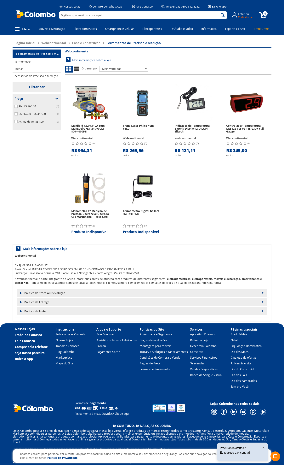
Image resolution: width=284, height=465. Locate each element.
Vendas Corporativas (204, 369)
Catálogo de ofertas (243, 357)
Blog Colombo (65, 352)
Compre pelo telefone (31, 347)
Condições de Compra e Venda (160, 357)
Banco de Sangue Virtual (206, 375)
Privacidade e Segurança (156, 334)
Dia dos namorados (244, 381)
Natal (234, 340)
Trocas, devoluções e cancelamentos (164, 352)
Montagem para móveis (155, 346)
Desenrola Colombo (203, 346)
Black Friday (239, 334)
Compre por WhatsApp (107, 6)
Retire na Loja (199, 340)
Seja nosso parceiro (30, 353)
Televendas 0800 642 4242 (183, 6)
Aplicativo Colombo (203, 334)
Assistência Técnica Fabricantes (116, 340)
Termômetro (22, 61)
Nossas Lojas (72, 6)
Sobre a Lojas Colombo (71, 334)
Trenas (18, 69)
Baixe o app (219, 6)
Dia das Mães (239, 352)
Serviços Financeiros (203, 357)
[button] (142, 293)
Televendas (197, 363)
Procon (101, 346)
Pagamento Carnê (108, 352)
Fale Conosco (144, 6)
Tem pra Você (239, 386)
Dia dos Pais (239, 375)
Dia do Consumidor (244, 369)
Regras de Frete (150, 363)
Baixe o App (24, 359)
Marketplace (64, 357)
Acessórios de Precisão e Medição (36, 76)
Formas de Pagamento (155, 369)
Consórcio (196, 352)
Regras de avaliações (153, 340)
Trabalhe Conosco (28, 335)
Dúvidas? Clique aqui (115, 413)
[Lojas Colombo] (36, 14)
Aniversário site (241, 363)
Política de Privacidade (62, 458)
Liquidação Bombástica (246, 346)
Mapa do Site (64, 363)
